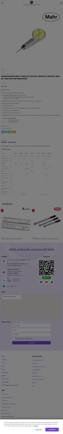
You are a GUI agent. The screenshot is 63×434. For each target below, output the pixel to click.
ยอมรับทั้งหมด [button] (52, 429)
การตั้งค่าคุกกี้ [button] (38, 429)
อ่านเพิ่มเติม (35, 426)
